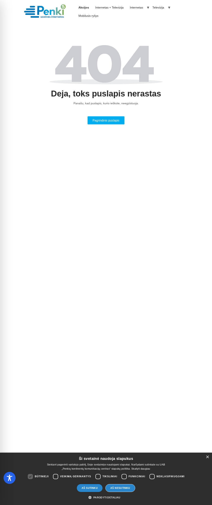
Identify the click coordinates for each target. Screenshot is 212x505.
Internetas (136, 7)
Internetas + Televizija (109, 7)
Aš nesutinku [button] (120, 488)
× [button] (207, 457)
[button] (106, 497)
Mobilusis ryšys (88, 15)
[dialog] (106, 479)
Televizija (158, 7)
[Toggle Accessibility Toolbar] (9, 477)
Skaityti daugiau (140, 468)
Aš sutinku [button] (90, 488)
